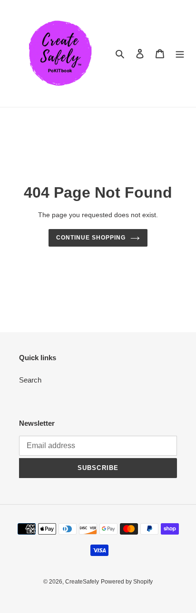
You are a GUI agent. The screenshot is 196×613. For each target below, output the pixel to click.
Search (30, 380)
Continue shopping (91, 237)
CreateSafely (82, 581)
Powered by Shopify (127, 581)
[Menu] (180, 53)
